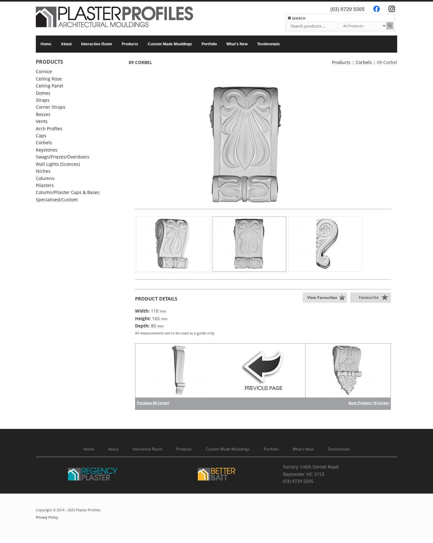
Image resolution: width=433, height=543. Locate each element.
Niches (43, 171)
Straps (42, 100)
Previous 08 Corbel (153, 402)
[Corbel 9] (246, 145)
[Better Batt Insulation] (216, 475)
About (66, 44)
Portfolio (209, 44)
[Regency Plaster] (93, 475)
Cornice (44, 71)
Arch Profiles (49, 129)
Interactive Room (96, 44)
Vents (42, 121)
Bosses (43, 114)
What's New (237, 44)
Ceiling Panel (49, 86)
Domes (43, 93)
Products (130, 44)
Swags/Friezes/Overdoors (62, 157)
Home (46, 44)
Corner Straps (50, 107)
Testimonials (268, 44)
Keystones (46, 150)
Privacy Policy (47, 517)
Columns (45, 178)
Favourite (369, 297)
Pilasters (45, 185)
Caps (41, 136)
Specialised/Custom (57, 200)
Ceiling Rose (49, 79)
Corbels (44, 142)
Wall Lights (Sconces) (58, 164)
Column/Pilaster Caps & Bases (68, 192)
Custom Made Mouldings (170, 44)
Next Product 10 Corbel (368, 402)
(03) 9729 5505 (347, 9)
